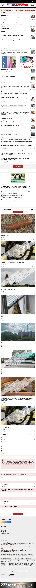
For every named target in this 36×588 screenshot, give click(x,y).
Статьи (13, 8)
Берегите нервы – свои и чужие (8, 76)
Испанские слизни (5, 235)
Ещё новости (17, 166)
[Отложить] (6, 19)
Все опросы (18, 206)
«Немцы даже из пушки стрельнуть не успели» (11, 50)
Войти (34, 1)
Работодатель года (31, 10)
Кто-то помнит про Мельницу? (8, 344)
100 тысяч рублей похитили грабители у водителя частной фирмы (16, 139)
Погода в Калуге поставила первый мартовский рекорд (13, 132)
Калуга (2, 315)
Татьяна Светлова (5, 477)
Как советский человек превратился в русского (12, 35)
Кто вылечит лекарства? (6, 44)
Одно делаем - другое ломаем (8, 289)
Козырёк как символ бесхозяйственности (10, 104)
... (18, 464)
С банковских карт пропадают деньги (9, 97)
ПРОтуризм (11, 10)
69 (2, 156)
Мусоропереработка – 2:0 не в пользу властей (11, 84)
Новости (2, 8)
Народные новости (7, 8)
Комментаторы (32, 434)
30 (2, 26)
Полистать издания (4, 540)
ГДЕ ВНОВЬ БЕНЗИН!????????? (7, 427)
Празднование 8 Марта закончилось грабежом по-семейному (15, 91)
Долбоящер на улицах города (7, 371)
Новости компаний (5, 169)
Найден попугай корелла (6, 316)
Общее (2, 233)
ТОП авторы (3, 434)
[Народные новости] (32, 1)
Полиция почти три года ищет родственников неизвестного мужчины (16, 145)
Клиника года (25, 10)
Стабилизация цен (5, 110)
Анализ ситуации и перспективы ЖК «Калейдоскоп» (12, 262)
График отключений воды (18, 10)
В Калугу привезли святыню (7, 28)
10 (2, 137)
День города (7, 10)
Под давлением (4, 15)
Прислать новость (18, 211)
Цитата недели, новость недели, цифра (10, 125)
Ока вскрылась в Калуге (6, 69)
